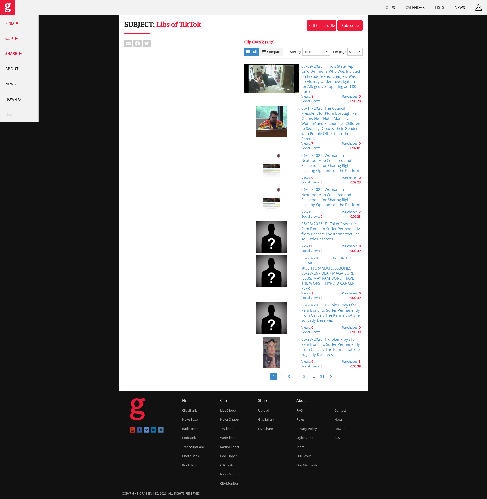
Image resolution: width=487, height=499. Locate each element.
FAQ (299, 410)
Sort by (295, 51)
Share (11, 53)
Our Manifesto (307, 465)
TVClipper (227, 428)
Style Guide (304, 437)
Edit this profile (321, 25)
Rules (300, 419)
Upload (263, 410)
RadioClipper (229, 447)
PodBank (189, 437)
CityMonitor (229, 483)
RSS (8, 114)
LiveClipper (228, 410)
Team (300, 447)
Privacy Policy (306, 428)
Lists (439, 7)
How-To (13, 99)
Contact (340, 410)
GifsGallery (266, 419)
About (11, 68)
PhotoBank (190, 456)
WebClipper (229, 437)
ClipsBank (189, 410)
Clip (9, 38)
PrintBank (189, 465)
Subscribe (350, 25)
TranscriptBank (193, 447)
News (10, 83)
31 (322, 376)
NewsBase (190, 419)
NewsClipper (229, 419)
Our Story (303, 456)
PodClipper (228, 456)
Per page (339, 51)
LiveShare (265, 428)
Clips (390, 7)
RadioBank (190, 428)
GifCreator (228, 465)
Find (10, 23)
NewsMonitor (230, 474)
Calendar (415, 7)
